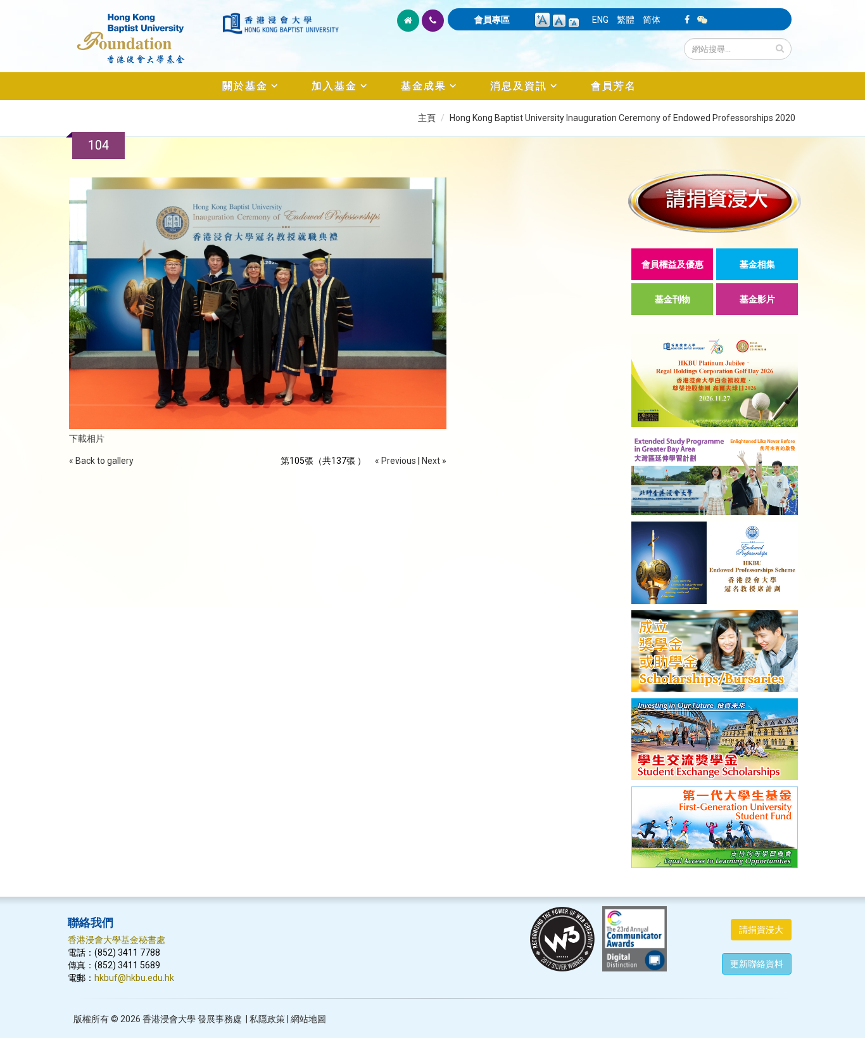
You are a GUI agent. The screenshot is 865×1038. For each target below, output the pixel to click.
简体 (651, 20)
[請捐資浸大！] (714, 201)
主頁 (427, 118)
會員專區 (492, 20)
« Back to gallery (101, 461)
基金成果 (423, 86)
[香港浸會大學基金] (144, 31)
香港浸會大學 (169, 1019)
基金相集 (757, 264)
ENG (600, 20)
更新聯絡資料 (756, 964)
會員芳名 (613, 86)
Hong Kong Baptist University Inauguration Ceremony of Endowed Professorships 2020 (622, 118)
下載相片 (86, 438)
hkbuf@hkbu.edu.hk (134, 978)
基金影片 (757, 299)
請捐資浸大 (761, 930)
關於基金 (245, 86)
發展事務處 (220, 1019)
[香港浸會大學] (280, 23)
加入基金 (334, 86)
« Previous (395, 461)
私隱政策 (267, 1019)
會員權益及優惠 (672, 264)
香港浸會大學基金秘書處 (116, 940)
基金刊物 (672, 299)
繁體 (626, 20)
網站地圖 (308, 1019)
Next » (434, 461)
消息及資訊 (518, 86)
